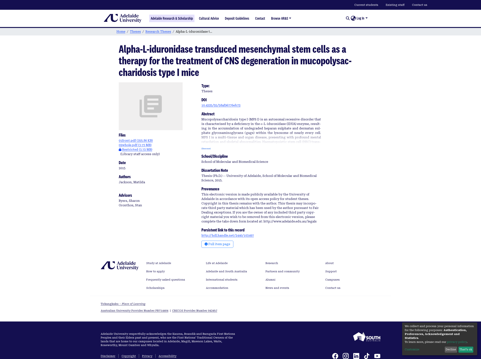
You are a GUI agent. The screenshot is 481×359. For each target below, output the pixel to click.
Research (271, 263)
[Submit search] (347, 18)
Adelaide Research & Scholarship (172, 18)
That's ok (465, 349)
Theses (135, 31)
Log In (360, 18)
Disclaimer (108, 355)
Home (120, 31)
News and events (277, 287)
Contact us (419, 4)
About (329, 263)
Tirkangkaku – (123, 303)
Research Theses (158, 31)
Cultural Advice (209, 18)
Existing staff (395, 4)
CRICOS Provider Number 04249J (194, 310)
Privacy (147, 355)
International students (221, 279)
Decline (451, 349)
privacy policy (457, 341)
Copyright (129, 355)
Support (331, 271)
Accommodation (217, 287)
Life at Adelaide (217, 263)
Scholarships (155, 287)
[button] (353, 18)
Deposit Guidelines (237, 18)
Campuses (332, 279)
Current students (366, 4)
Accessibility (167, 355)
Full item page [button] (219, 244)
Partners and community (282, 271)
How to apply (155, 271)
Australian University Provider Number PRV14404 (134, 310)
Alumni (270, 279)
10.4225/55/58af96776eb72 (220, 105)
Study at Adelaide (158, 263)
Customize (412, 349)
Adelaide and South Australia (226, 271)
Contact (260, 18)
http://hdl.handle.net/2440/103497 (227, 235)
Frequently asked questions (165, 279)
